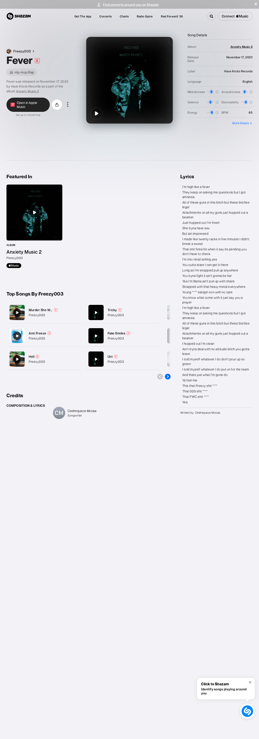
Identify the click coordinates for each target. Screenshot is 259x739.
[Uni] (122, 359)
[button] (256, 4)
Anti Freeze (37, 333)
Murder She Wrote (43, 310)
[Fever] (96, 113)
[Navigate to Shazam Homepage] (18, 16)
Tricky (112, 310)
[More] (74, 312)
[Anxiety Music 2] (34, 226)
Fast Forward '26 (172, 16)
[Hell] (43, 359)
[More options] (67, 105)
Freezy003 (37, 315)
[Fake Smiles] (122, 335)
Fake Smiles (116, 333)
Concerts (105, 16)
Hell (31, 357)
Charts (124, 16)
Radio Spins (145, 16)
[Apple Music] (13, 265)
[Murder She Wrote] (43, 312)
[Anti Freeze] (43, 335)
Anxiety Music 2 (27, 91)
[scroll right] (168, 376)
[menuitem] (83, 16)
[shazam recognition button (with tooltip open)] (247, 711)
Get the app (82, 16)
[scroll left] (160, 376)
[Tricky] (122, 312)
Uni (110, 357)
